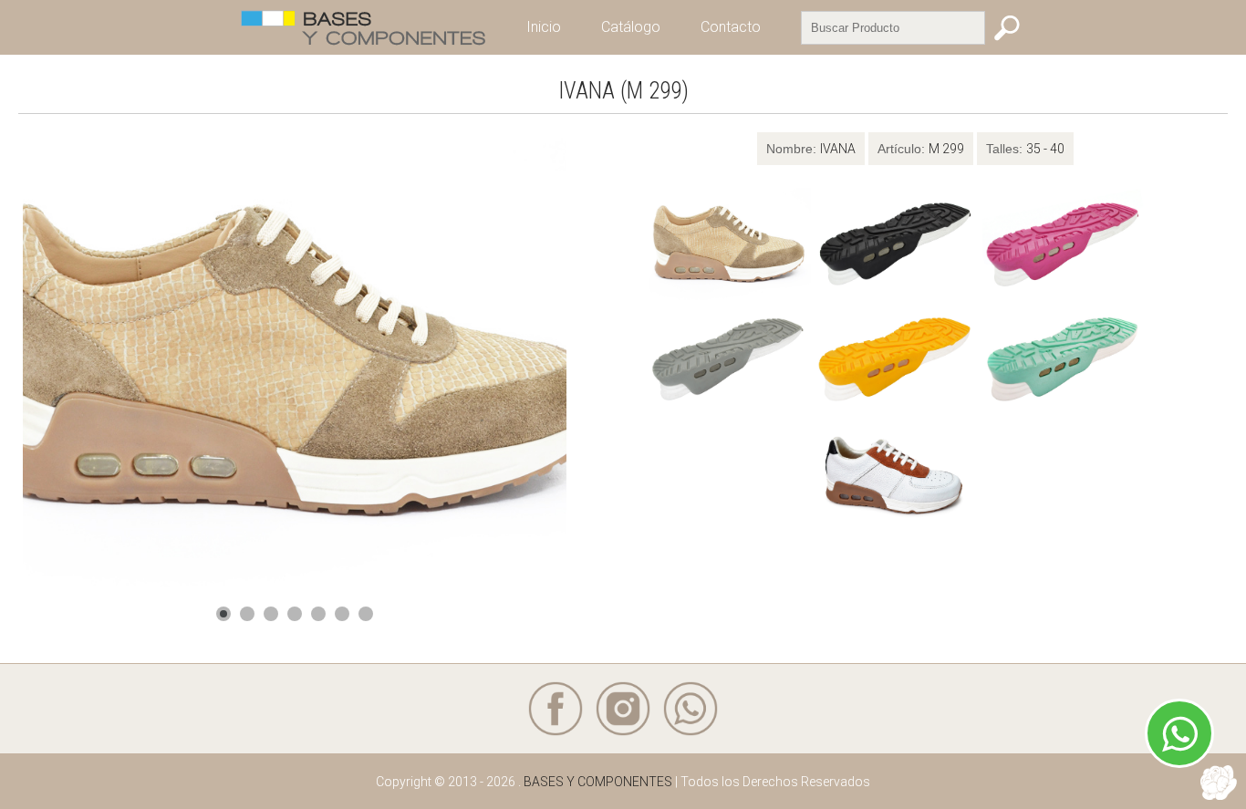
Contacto (731, 27)
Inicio (543, 27)
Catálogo (630, 27)
